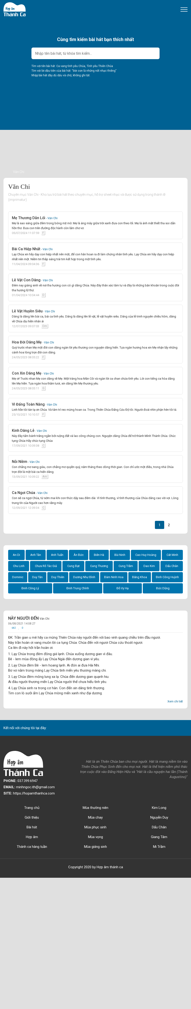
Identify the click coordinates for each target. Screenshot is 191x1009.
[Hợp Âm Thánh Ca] (14, 9)
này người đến (28, 618)
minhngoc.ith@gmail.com (29, 787)
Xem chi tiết (175, 701)
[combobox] (95, 53)
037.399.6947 (20, 781)
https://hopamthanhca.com (29, 793)
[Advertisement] (95, 136)
